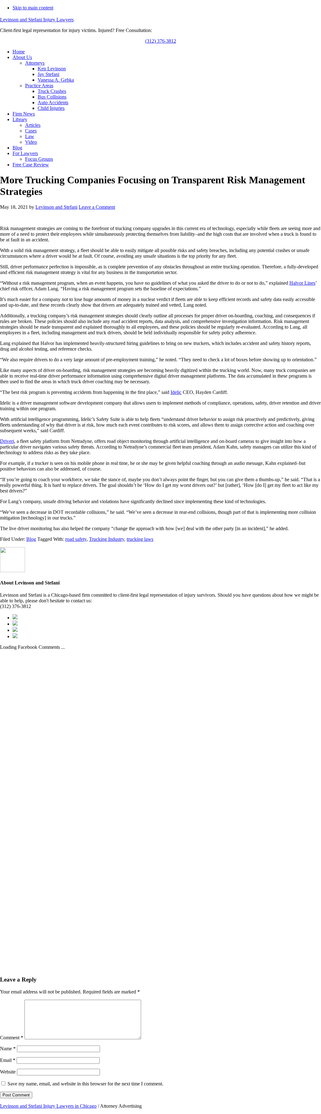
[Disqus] (160, 728)
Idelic (176, 392)
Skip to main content (33, 7)
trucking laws (140, 539)
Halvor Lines (302, 283)
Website (8, 1071)
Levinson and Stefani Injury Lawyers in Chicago (48, 1106)
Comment (11, 1037)
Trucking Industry (106, 539)
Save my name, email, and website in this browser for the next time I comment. (85, 1083)
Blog (31, 539)
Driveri (7, 441)
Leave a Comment (97, 207)
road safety (76, 539)
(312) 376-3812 (160, 41)
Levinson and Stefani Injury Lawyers (37, 19)
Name (8, 1048)
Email (7, 1060)
